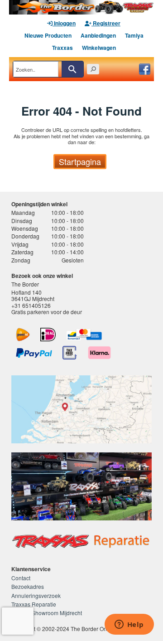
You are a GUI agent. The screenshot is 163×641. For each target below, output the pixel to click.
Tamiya (134, 35)
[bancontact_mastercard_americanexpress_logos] (84, 334)
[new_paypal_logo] (34, 353)
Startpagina (80, 161)
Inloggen (64, 23)
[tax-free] (69, 352)
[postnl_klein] (23, 334)
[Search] (72, 69)
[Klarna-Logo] (99, 352)
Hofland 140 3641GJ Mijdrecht (32, 295)
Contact (20, 578)
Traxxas (62, 48)
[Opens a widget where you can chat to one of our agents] (129, 625)
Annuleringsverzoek (36, 595)
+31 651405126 (31, 305)
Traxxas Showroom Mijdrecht (46, 613)
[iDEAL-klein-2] (48, 334)
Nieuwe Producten (48, 35)
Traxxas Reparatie (33, 604)
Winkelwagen (99, 48)
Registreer (105, 23)
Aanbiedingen (98, 35)
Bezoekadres (27, 586)
